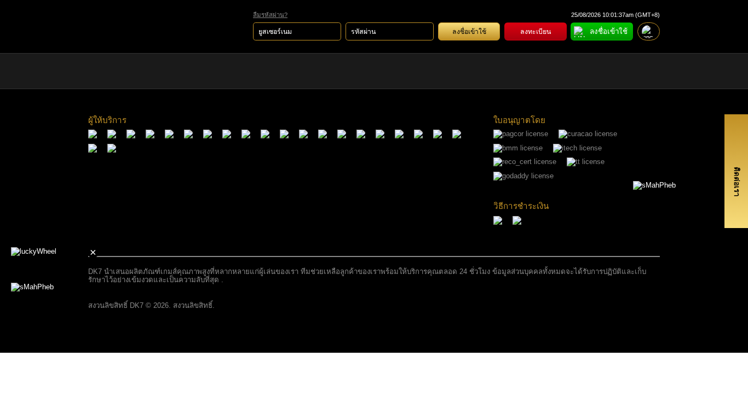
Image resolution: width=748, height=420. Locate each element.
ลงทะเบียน (535, 32)
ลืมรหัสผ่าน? (270, 14)
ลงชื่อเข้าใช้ (469, 32)
